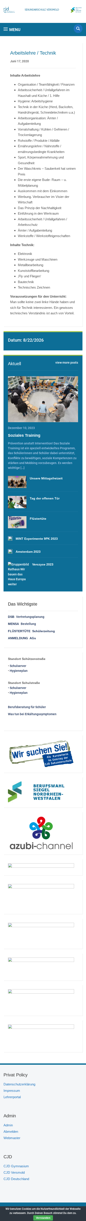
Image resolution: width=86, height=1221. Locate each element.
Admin (8, 1125)
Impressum (12, 1090)
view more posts (66, 362)
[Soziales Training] (43, 399)
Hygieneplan (19, 670)
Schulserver (18, 666)
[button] (12, 29)
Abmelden (11, 1131)
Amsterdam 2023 (28, 551)
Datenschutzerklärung (19, 1084)
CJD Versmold (14, 1172)
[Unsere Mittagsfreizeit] (17, 482)
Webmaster (12, 1138)
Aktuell (14, 363)
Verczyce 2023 (42, 564)
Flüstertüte (38, 518)
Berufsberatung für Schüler (27, 707)
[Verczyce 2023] (18, 574)
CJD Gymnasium (16, 1166)
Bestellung (22, 624)
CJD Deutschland (16, 1179)
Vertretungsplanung (26, 617)
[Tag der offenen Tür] (17, 502)
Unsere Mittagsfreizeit (46, 478)
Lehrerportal (12, 1097)
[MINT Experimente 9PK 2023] (10, 538)
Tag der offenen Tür (45, 498)
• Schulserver (17, 688)
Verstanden (43, 1217)
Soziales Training (24, 435)
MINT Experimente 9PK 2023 (37, 538)
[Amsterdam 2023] (10, 551)
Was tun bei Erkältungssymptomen (32, 714)
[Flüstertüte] (17, 522)
